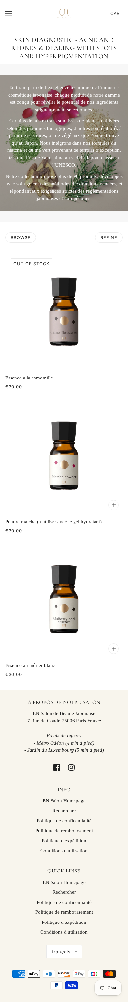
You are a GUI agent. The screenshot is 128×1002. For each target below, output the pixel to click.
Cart (116, 13)
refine (108, 237)
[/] (64, 12)
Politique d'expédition (64, 840)
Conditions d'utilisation (64, 850)
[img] (57, 767)
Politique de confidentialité (64, 820)
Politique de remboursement (64, 830)
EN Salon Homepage (64, 800)
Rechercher (64, 810)
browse (21, 237)
